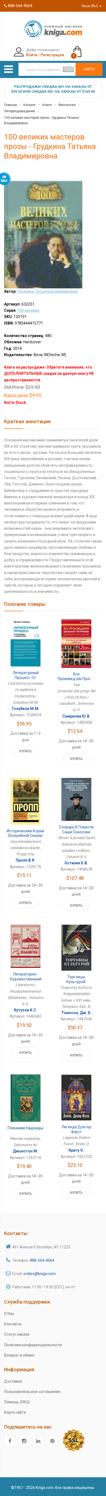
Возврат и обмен (19, 1355)
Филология (67, 105)
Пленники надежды (25, 1128)
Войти (31, 55)
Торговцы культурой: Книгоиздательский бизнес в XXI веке (76, 984)
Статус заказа (16, 1334)
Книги (47, 105)
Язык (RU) (90, 6)
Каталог (29, 105)
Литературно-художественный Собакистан (25, 979)
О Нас (9, 1313)
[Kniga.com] (53, 28)
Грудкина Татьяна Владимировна (47, 291)
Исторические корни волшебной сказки (25, 833)
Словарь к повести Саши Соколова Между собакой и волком (76, 834)
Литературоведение (19, 111)
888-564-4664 (19, 6)
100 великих (28, 310)
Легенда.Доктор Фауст (76, 1129)
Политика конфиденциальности (33, 1345)
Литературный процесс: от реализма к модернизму (26, 680)
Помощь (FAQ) (17, 1402)
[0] (82, 49)
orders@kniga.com (39, 1273)
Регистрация (52, 55)
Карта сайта (15, 1412)
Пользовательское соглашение (32, 1391)
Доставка (13, 1381)
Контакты (12, 1324)
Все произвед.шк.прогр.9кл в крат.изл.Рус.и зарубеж (79, 681)
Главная (10, 105)
